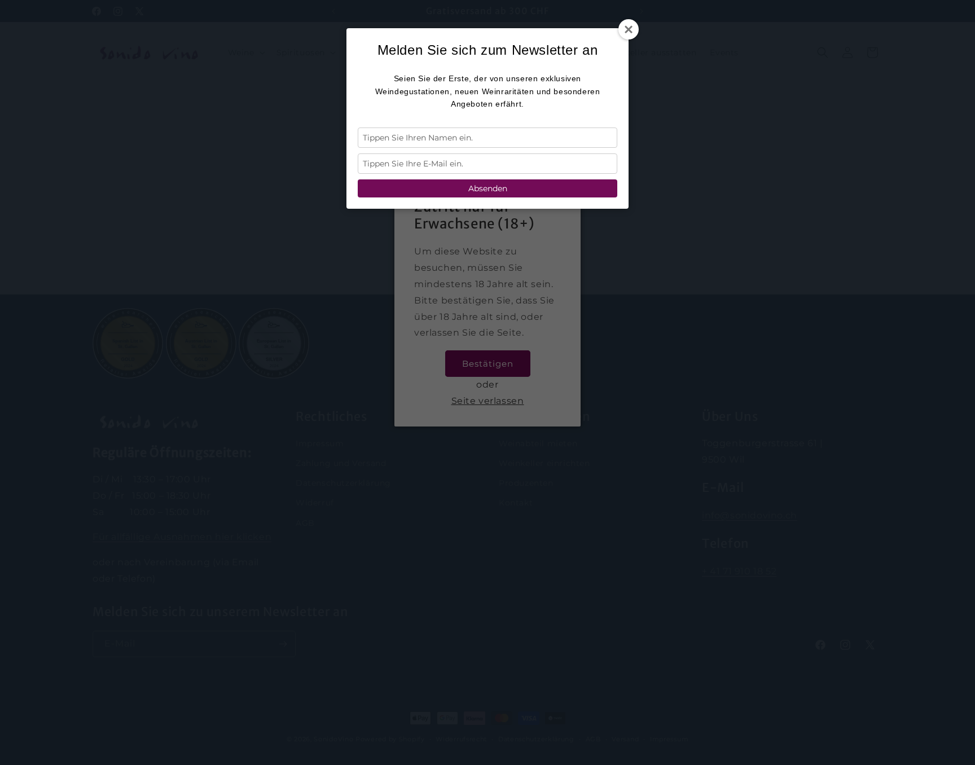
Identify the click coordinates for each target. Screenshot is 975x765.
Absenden (487, 188)
